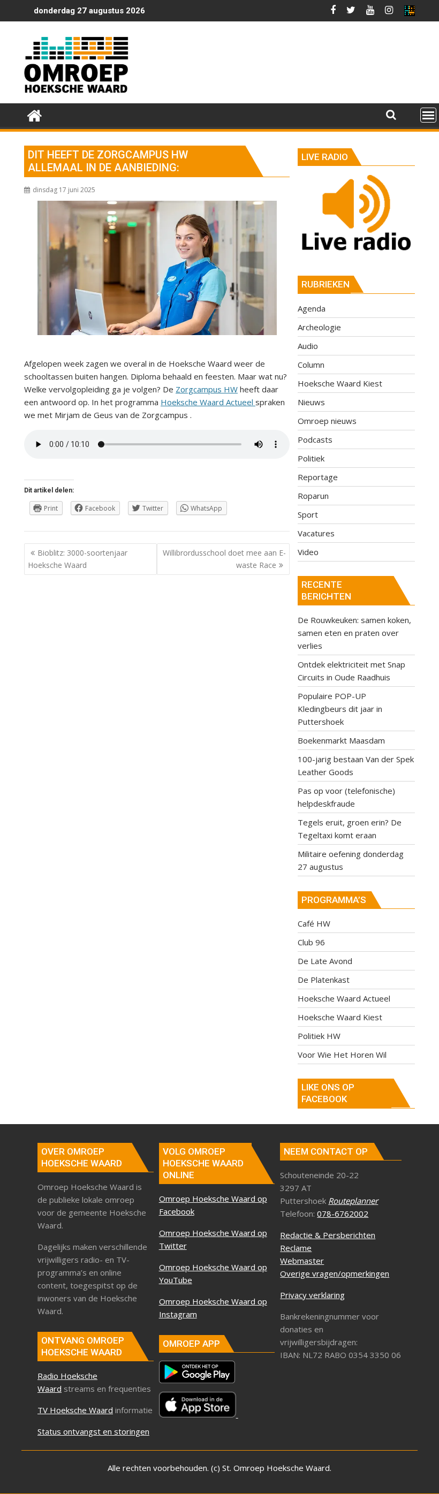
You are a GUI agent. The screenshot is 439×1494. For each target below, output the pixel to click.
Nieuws (311, 402)
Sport (308, 514)
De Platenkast (324, 979)
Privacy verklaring (312, 1295)
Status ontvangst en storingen (93, 1431)
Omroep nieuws (327, 420)
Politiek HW (319, 1035)
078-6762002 (342, 1213)
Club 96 (311, 942)
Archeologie (319, 327)
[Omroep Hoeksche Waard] (34, 114)
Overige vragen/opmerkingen (334, 1273)
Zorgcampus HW (207, 389)
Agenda (312, 308)
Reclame (296, 1247)
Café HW (314, 923)
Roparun (313, 495)
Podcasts (315, 439)
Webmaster (302, 1260)
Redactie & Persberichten (327, 1235)
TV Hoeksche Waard (75, 1410)
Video (308, 552)
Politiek (311, 458)
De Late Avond (325, 960)
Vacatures (316, 533)
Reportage (318, 477)
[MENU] (428, 115)
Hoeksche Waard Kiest (340, 383)
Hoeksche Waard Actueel (208, 402)
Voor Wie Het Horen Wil (342, 1054)
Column (311, 364)
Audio (308, 345)
